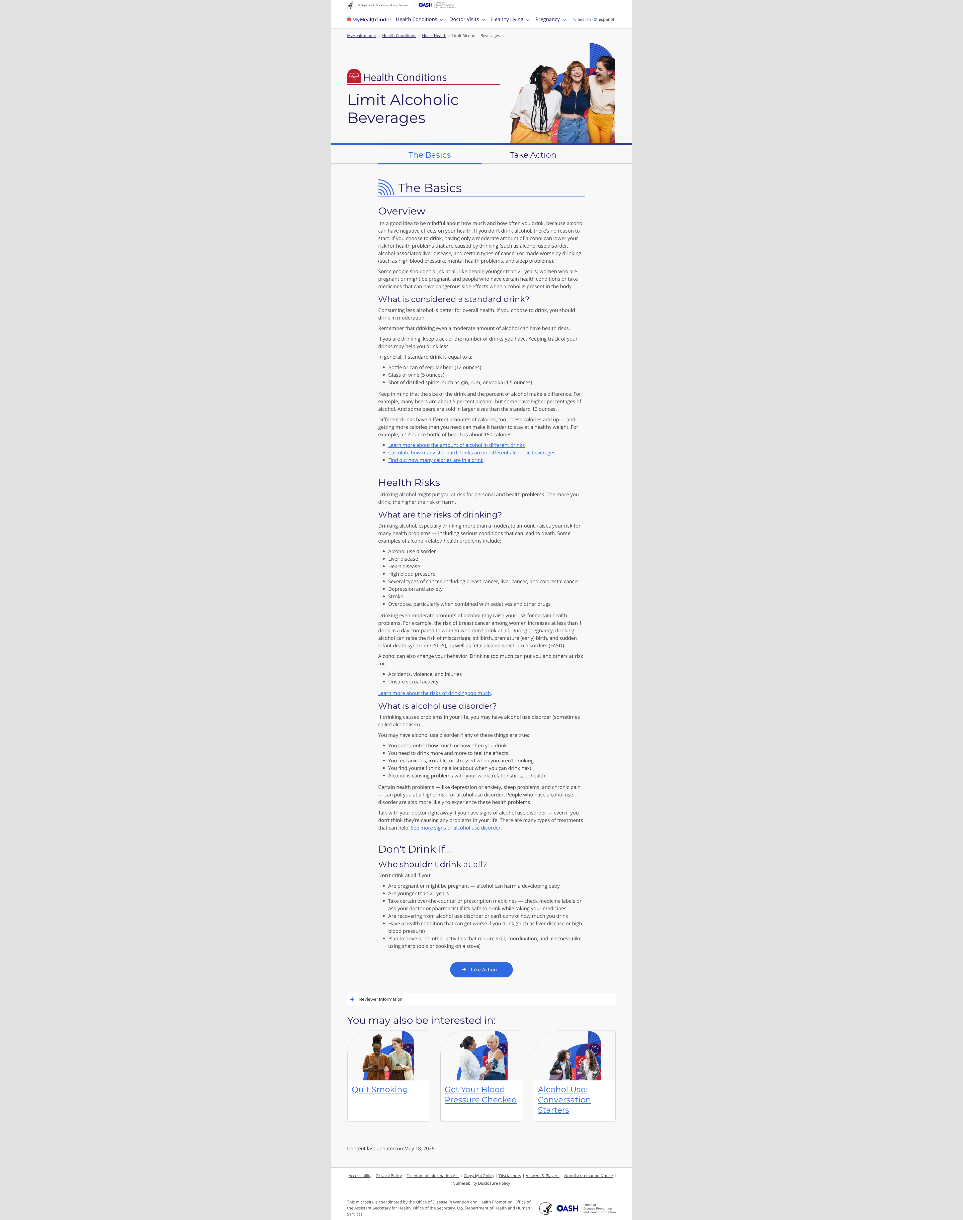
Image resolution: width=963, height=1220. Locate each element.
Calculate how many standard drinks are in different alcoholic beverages (471, 452)
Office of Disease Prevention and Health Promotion (437, 5)
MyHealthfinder (369, 19)
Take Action (483, 969)
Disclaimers (510, 1175)
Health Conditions (416, 19)
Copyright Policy (479, 1175)
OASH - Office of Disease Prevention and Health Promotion (586, 1208)
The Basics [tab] (430, 155)
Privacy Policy (389, 1175)
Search (585, 19)
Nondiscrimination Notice (588, 1175)
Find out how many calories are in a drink (436, 460)
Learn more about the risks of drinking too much (434, 693)
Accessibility (360, 1175)
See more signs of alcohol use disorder (456, 827)
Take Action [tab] (533, 155)
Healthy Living (507, 19)
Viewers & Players (542, 1175)
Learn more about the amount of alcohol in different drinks (456, 445)
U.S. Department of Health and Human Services (381, 5)
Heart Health (434, 35)
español (606, 19)
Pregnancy (547, 19)
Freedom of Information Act (433, 1175)
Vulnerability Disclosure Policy (481, 1183)
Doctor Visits (464, 19)
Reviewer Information (381, 999)
